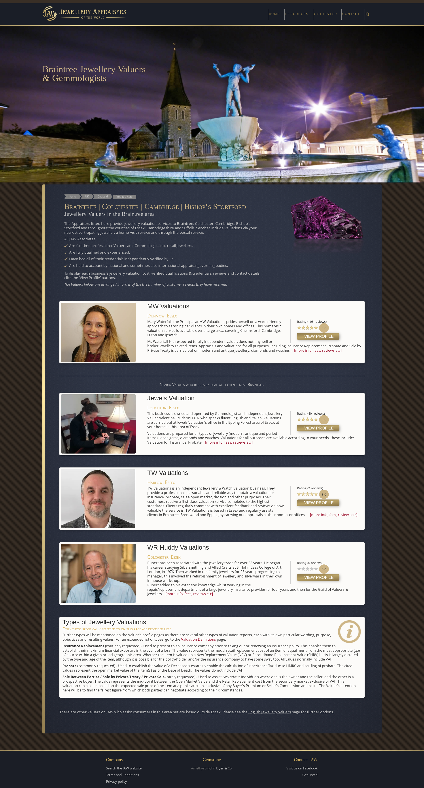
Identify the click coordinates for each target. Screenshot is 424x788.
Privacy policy (116, 781)
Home (274, 14)
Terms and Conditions (122, 775)
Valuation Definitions (198, 639)
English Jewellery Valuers (269, 711)
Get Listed (310, 775)
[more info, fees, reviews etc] (318, 350)
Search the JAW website (124, 768)
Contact (351, 14)
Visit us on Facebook (302, 768)
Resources (297, 14)
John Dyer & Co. (220, 768)
